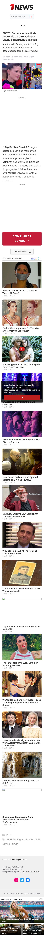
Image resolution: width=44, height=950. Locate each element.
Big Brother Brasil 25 (28, 839)
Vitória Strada (10, 843)
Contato (5, 860)
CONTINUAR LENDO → (22, 239)
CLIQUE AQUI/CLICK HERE (30, 872)
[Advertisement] (22, 121)
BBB (8, 835)
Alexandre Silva (8, 59)
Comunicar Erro (20, 252)
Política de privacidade (18, 860)
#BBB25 (11, 839)
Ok (22, 397)
